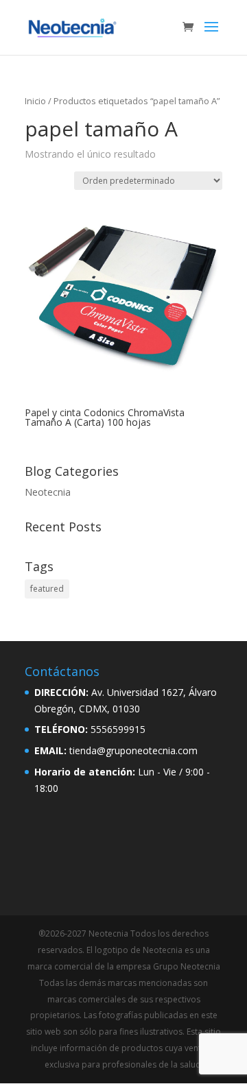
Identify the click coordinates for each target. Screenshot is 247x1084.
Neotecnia (48, 491)
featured (47, 588)
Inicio (35, 101)
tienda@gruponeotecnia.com (133, 750)
